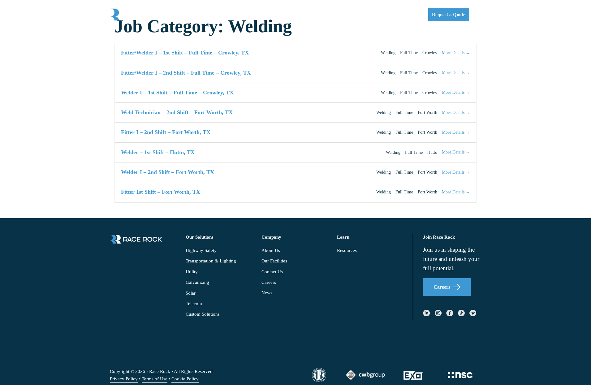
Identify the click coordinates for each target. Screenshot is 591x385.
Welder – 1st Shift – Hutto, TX (158, 152)
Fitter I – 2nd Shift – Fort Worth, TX (165, 132)
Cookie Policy (185, 378)
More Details (454, 52)
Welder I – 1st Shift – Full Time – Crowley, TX (177, 92)
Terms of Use (154, 378)
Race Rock (159, 371)
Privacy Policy (124, 378)
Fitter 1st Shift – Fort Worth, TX (160, 192)
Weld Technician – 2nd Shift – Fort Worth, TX (177, 112)
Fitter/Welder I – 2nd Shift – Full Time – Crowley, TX (186, 73)
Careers (442, 287)
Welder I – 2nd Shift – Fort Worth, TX (167, 172)
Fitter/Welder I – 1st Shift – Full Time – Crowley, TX (185, 53)
